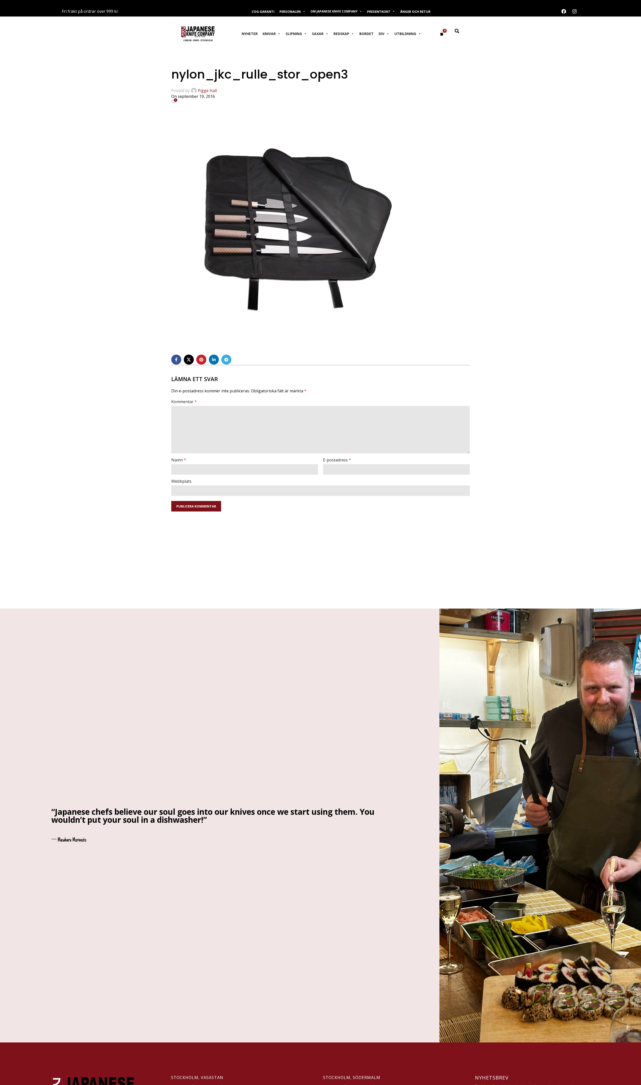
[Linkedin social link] (214, 360)
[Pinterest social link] (201, 360)
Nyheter (250, 33)
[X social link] (189, 360)
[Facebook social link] (176, 360)
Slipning (294, 33)
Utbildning (405, 33)
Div (381, 33)
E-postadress (337, 460)
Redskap (341, 33)
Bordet (366, 33)
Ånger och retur (415, 11)
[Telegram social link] (226, 360)
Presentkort (378, 11)
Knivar (269, 33)
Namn (178, 460)
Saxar (318, 33)
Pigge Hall (207, 90)
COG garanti (263, 11)
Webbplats (181, 481)
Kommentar (184, 401)
